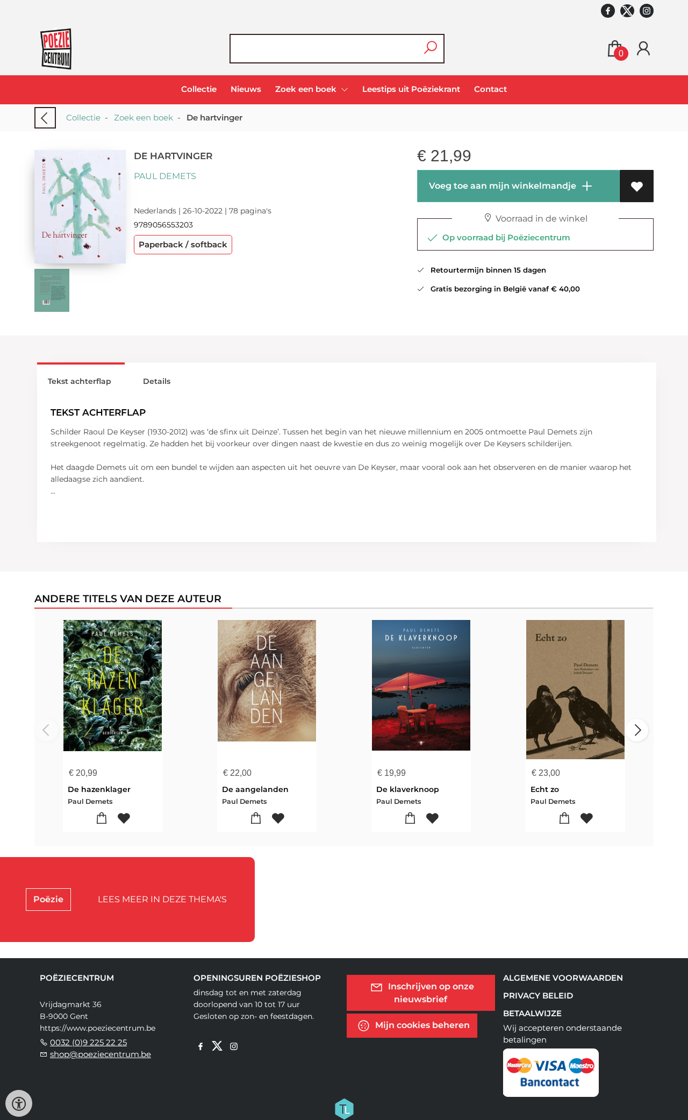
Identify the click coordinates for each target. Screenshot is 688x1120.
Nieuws (246, 89)
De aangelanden (255, 789)
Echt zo (545, 789)
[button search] (430, 48)
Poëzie (48, 899)
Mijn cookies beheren (421, 1024)
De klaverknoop (407, 789)
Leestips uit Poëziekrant (411, 89)
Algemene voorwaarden (563, 978)
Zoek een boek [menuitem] (307, 89)
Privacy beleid (538, 995)
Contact (490, 89)
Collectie (199, 89)
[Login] (643, 48)
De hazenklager (99, 789)
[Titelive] (344, 1107)
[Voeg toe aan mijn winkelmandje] (102, 819)
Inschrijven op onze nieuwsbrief (430, 992)
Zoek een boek (143, 117)
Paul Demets (165, 176)
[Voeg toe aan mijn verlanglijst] (637, 186)
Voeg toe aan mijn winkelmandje (501, 186)
